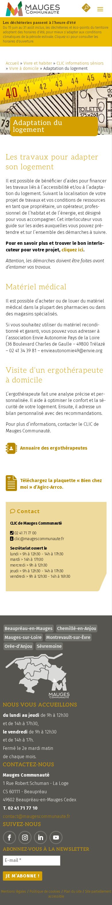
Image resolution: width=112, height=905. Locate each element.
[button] (100, 9)
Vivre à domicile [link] (24, 68)
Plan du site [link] (73, 891)
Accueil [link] (12, 63)
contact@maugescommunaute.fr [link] (36, 816)
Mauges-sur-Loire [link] (23, 637)
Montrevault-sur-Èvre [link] (68, 637)
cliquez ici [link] (72, 250)
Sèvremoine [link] (49, 646)
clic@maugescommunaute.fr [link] (38, 538)
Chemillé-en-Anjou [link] (76, 628)
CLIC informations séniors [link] (80, 63)
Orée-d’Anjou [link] (18, 646)
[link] (33, 8)
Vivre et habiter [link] (38, 63)
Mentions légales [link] (13, 891)
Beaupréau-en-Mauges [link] (29, 628)
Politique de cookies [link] (45, 891)
